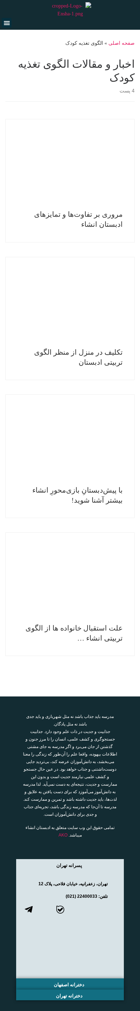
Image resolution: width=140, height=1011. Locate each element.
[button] (6, 23)
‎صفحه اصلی (121, 43)
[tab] (70, 864)
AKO (63, 835)
